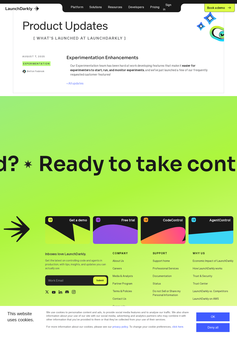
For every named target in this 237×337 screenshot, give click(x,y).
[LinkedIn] (60, 292)
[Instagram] (74, 292)
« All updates (75, 83)
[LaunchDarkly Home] (25, 9)
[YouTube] (54, 292)
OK (213, 316)
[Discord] (67, 292)
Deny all (213, 327)
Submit (100, 280)
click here (177, 326)
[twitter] (47, 292)
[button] (77, 7)
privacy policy (120, 326)
